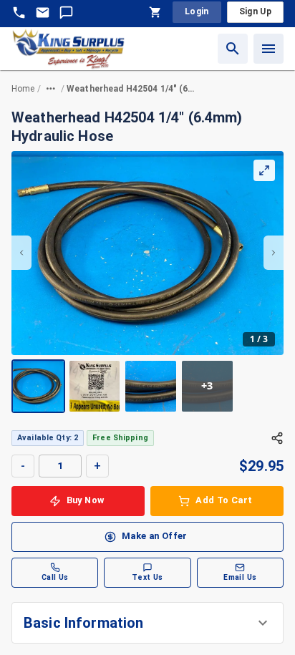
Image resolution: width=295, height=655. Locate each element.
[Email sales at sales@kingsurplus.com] (42, 12)
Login (197, 11)
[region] (147, 282)
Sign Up (255, 11)
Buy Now (86, 500)
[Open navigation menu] (268, 49)
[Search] (233, 49)
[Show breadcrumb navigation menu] (51, 89)
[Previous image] (21, 253)
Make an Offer (155, 535)
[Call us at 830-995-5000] (18, 12)
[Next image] (273, 253)
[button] (147, 623)
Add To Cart (223, 500)
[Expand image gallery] (264, 170)
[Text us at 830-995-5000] (66, 12)
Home (23, 89)
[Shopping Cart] (155, 12)
